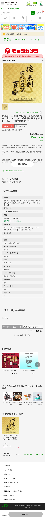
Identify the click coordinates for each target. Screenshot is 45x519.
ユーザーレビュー (12, 327)
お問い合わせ (7, 474)
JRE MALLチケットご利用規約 (12, 491)
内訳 (41, 140)
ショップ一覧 (7, 470)
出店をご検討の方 (9, 495)
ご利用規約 (6, 487)
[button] (37, 364)
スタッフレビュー (32, 327)
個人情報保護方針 (9, 499)
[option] (22, 83)
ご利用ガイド (7, 465)
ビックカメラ (10, 60)
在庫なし (25, 514)
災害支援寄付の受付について (16, 34)
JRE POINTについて (9, 478)
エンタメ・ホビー (21, 40)
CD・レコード (35, 40)
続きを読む (22, 164)
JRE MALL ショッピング (7, 39)
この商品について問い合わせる (28, 112)
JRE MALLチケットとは (10, 482)
